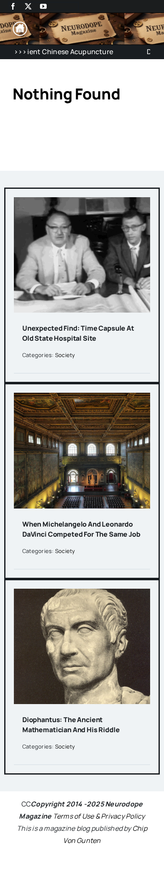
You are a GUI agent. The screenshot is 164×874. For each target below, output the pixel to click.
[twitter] (28, 6)
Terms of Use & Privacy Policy (99, 816)
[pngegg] (20, 24)
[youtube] (43, 6)
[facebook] (13, 6)
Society (65, 355)
